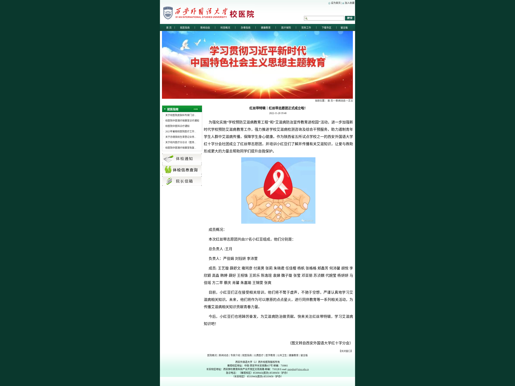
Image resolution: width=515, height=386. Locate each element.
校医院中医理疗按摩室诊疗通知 (182, 120)
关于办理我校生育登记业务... (180, 137)
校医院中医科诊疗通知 (177, 126)
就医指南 (247, 355)
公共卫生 (282, 355)
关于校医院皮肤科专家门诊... (180, 115)
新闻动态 (224, 355)
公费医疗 (259, 355)
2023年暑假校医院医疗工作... (180, 131)
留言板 (304, 355)
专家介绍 (235, 355)
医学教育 (270, 355)
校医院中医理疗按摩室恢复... (180, 147)
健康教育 (294, 355)
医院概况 (212, 355)
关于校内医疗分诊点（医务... (180, 142)
